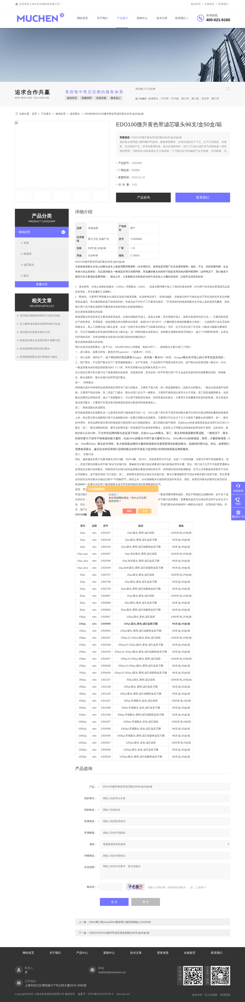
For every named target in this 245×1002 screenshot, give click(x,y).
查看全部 (42, 284)
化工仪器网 (211, 994)
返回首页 (196, 4)
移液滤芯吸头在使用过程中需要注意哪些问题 (44, 340)
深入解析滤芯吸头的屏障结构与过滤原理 (42, 323)
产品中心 (82, 952)
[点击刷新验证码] (135, 887)
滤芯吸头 (75, 113)
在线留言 (209, 4)
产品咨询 (143, 197)
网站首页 (82, 18)
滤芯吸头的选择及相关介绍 (35, 332)
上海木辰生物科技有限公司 (44, 4)
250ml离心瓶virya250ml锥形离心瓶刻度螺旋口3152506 (120, 922)
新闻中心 (142, 18)
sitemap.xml (123, 993)
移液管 (27, 253)
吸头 (26, 275)
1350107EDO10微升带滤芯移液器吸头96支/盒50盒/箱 (119, 932)
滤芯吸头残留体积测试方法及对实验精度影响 (44, 315)
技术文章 (162, 18)
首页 (34, 113)
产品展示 (122, 18)
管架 (26, 242)
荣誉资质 (163, 952)
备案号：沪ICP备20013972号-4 (95, 993)
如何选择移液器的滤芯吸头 (35, 348)
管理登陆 (225, 994)
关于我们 (102, 18)
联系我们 (223, 4)
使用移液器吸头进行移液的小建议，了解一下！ (44, 356)
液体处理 (60, 113)
